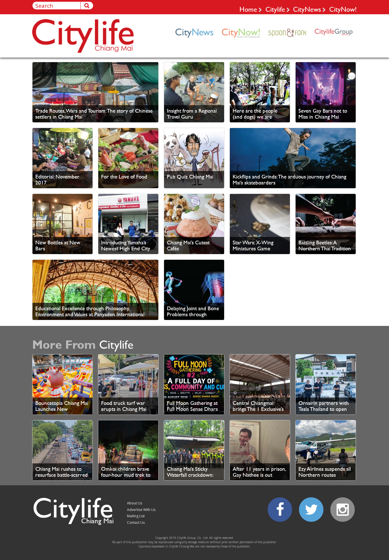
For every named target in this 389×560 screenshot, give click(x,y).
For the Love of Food (124, 176)
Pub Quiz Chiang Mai (190, 176)
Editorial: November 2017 (57, 179)
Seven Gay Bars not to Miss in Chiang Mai (322, 114)
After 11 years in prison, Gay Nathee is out (259, 472)
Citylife (275, 9)
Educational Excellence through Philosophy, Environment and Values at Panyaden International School (89, 314)
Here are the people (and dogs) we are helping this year (255, 117)
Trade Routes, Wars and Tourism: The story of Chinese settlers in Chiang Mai (94, 114)
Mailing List (136, 516)
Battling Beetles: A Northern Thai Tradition (324, 245)
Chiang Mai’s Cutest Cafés (188, 245)
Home (248, 9)
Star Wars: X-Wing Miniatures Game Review (253, 248)
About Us (134, 503)
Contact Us (136, 522)
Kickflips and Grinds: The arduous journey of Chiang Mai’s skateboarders (289, 179)
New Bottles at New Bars (57, 245)
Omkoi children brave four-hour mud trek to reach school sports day (127, 475)
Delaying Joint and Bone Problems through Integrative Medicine (193, 314)
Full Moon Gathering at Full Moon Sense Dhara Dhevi (192, 409)
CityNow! (343, 9)
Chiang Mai (97, 520)
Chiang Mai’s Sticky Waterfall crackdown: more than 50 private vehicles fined (190, 478)
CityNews (307, 9)
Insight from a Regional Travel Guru (192, 114)
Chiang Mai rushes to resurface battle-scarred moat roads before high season (61, 478)
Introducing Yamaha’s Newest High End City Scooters (125, 248)
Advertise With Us (141, 509)
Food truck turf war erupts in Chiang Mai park (123, 409)
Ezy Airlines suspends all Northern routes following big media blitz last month (324, 478)
